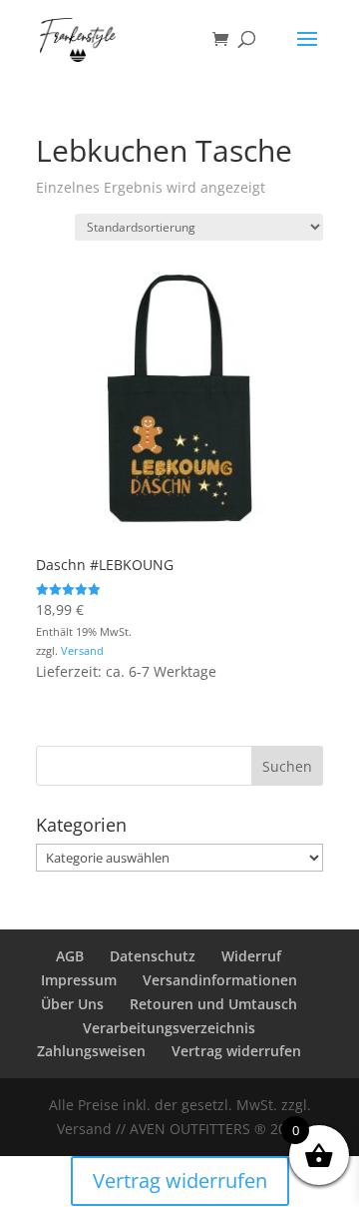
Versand (82, 650)
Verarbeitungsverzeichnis (169, 1027)
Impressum (79, 979)
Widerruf (251, 955)
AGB (70, 955)
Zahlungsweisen (91, 1050)
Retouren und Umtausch (213, 1003)
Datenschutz (152, 955)
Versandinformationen (220, 979)
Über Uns (72, 1003)
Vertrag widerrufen (236, 1050)
